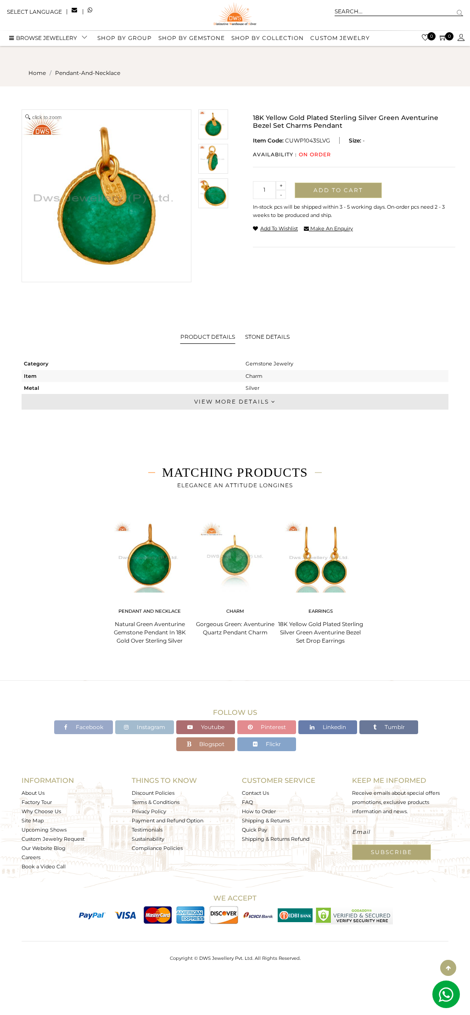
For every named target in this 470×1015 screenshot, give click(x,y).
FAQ (247, 802)
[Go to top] (448, 968)
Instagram (150, 727)
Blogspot (211, 744)
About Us (33, 793)
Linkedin (333, 727)
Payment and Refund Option (167, 820)
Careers (31, 857)
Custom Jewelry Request (53, 839)
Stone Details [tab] (267, 336)
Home (37, 72)
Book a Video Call (44, 866)
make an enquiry (331, 228)
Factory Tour (37, 802)
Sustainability (148, 839)
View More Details (232, 401)
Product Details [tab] (207, 336)
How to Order (259, 811)
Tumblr (394, 727)
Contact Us (255, 793)
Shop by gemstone (191, 37)
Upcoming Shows (44, 830)
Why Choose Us (41, 811)
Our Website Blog (44, 848)
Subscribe (391, 852)
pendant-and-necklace (87, 72)
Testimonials (147, 830)
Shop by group (124, 37)
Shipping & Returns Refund (275, 839)
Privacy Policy (149, 811)
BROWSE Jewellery (46, 37)
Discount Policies (153, 793)
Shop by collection (267, 37)
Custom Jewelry (340, 37)
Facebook (88, 727)
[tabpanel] (149, 579)
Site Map (33, 820)
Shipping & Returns (266, 820)
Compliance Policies (157, 848)
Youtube (212, 727)
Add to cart (338, 190)
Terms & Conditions (155, 802)
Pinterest (272, 727)
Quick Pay (254, 830)
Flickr (272, 744)
